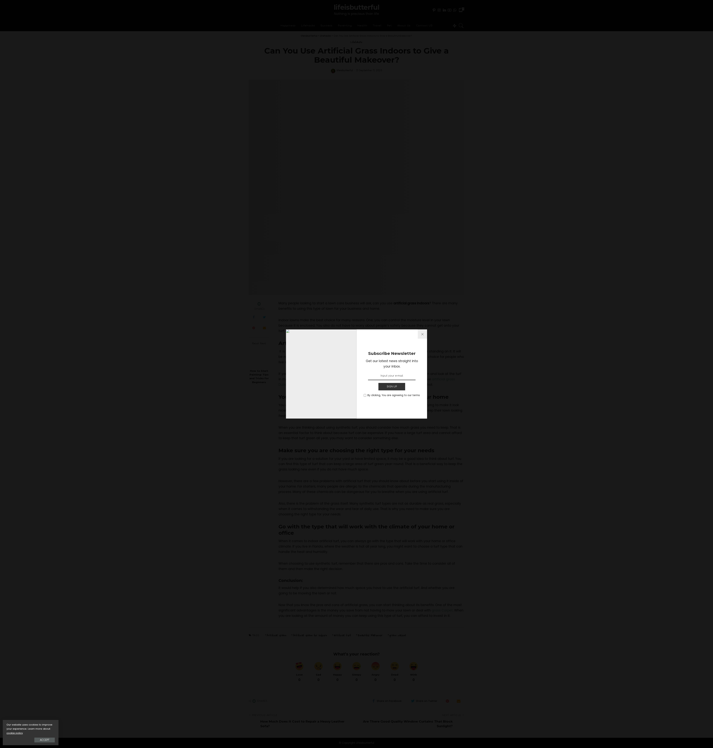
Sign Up (392, 386)
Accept (44, 740)
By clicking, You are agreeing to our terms (393, 395)
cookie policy (14, 733)
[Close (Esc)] (422, 334)
